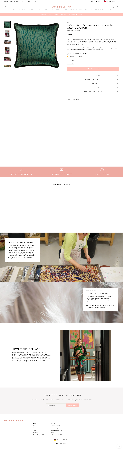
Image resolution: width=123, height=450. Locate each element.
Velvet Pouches (76, 10)
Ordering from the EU (56, 434)
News (11, 1)
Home (68, 22)
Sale (109, 10)
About (34, 423)
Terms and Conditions (56, 430)
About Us (6, 1)
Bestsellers (100, 10)
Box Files (89, 10)
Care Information (93, 87)
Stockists (35, 432)
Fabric (32, 10)
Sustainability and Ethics (39, 434)
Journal (23, 1)
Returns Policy (54, 428)
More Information (93, 75)
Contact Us (30, 1)
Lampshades (55, 10)
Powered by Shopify (61, 443)
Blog (34, 425)
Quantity (70, 60)
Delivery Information (93, 91)
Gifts (66, 10)
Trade (35, 1)
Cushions (21, 10)
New (13, 10)
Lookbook (17, 1)
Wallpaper (43, 10)
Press (34, 430)
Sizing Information (93, 79)
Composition (93, 83)
